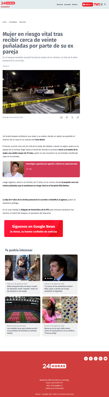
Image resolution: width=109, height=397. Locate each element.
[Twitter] (72, 117)
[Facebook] (67, 117)
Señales (88, 4)
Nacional (60, 4)
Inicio (5, 22)
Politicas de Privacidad (55, 388)
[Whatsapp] (61, 117)
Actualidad (13, 22)
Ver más (29, 169)
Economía (67, 4)
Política (74, 4)
